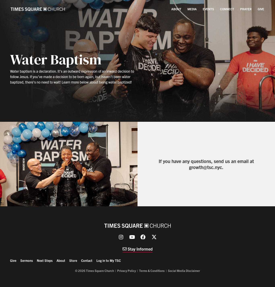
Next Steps (45, 260)
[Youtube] (132, 237)
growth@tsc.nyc (205, 167)
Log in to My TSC (108, 260)
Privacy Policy (126, 271)
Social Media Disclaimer (184, 271)
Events (208, 9)
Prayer (246, 9)
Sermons (26, 260)
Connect (227, 9)
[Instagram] (121, 237)
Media (192, 9)
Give (261, 9)
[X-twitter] (154, 237)
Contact (86, 260)
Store (73, 260)
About (176, 9)
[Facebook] (143, 237)
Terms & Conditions (152, 271)
